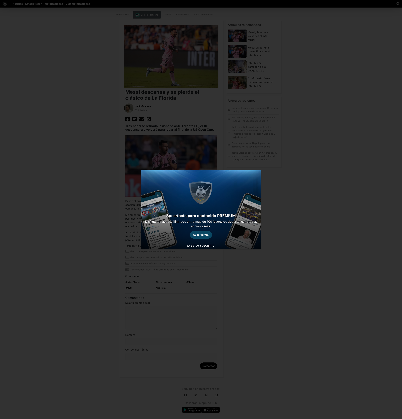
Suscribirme (201, 234)
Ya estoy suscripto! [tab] (201, 245)
